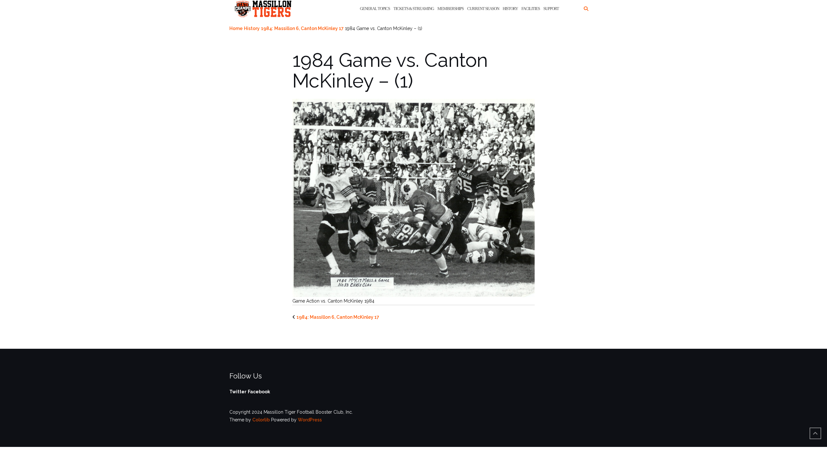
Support (551, 8)
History (510, 8)
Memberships (450, 8)
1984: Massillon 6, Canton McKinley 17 (302, 28)
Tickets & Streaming (413, 8)
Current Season (483, 8)
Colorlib (261, 419)
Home (236, 28)
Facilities (530, 8)
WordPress (310, 419)
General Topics (375, 8)
